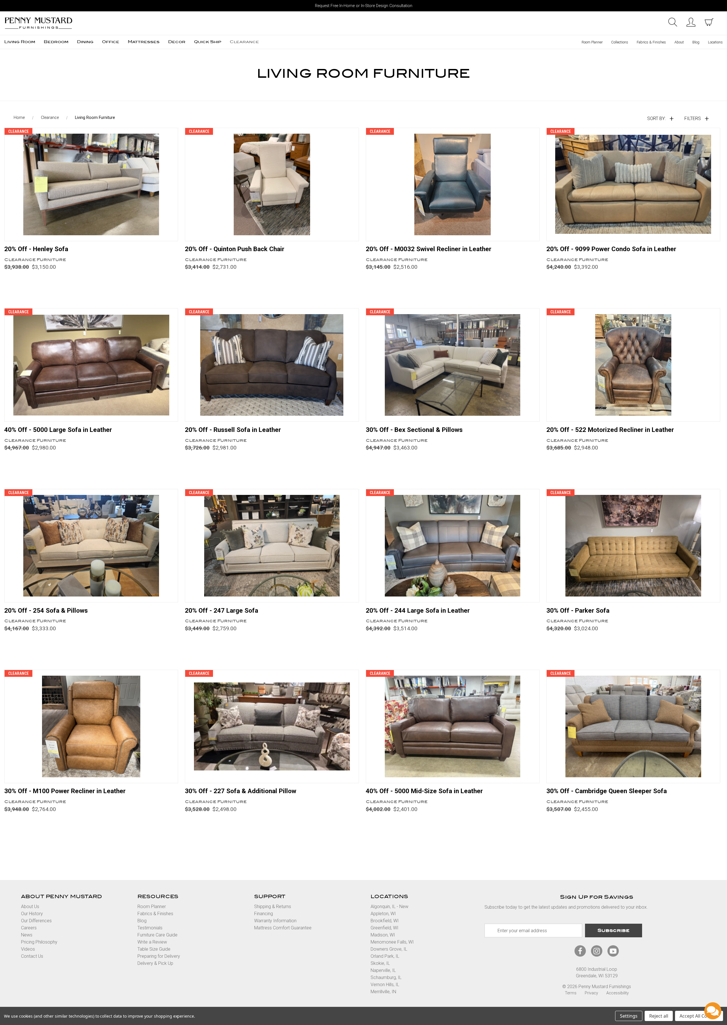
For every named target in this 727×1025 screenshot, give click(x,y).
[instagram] (596, 951)
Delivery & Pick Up (155, 963)
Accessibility (617, 993)
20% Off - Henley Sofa (36, 249)
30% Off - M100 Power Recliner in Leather (65, 791)
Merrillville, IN (383, 991)
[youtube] (613, 951)
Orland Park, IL (385, 956)
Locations (715, 42)
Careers (29, 928)
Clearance (244, 42)
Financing (263, 913)
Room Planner (592, 42)
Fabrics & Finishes (651, 42)
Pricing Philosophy (39, 942)
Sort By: (656, 118)
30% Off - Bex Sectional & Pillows (414, 429)
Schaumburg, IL (386, 977)
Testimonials (149, 928)
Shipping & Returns (272, 906)
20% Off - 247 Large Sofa (221, 610)
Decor (176, 42)
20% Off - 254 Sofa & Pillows (46, 610)
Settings (629, 1016)
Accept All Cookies (699, 1016)
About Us (30, 906)
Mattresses (144, 42)
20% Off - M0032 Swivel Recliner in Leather (428, 249)
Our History (32, 913)
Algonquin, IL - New (389, 906)
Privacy (591, 993)
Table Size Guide (153, 949)
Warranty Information (275, 920)
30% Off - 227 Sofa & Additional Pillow (240, 791)
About (679, 42)
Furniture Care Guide (157, 935)
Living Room (19, 42)
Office (110, 42)
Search (672, 22)
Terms (570, 993)
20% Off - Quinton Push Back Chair (234, 249)
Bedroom (56, 42)
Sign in (690, 22)
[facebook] (580, 951)
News (26, 935)
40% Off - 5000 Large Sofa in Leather (58, 429)
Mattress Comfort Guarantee (283, 928)
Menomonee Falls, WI (392, 942)
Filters (692, 118)
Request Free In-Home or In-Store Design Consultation (363, 5)
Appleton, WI (383, 913)
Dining (85, 42)
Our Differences (36, 920)
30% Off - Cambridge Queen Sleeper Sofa (606, 791)
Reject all (658, 1016)
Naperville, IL (383, 970)
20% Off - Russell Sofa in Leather (233, 429)
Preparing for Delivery (158, 956)
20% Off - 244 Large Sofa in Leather (418, 610)
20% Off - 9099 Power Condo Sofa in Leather (611, 249)
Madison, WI (383, 935)
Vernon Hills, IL (385, 984)
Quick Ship (207, 42)
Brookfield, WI (385, 920)
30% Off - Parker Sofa (577, 610)
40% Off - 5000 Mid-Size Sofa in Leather (424, 791)
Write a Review (152, 942)
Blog (695, 42)
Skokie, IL (380, 963)
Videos (28, 949)
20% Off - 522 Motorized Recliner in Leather (610, 429)
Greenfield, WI (384, 928)
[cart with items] (709, 22)
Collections (619, 42)
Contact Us (32, 956)
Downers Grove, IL (389, 949)
